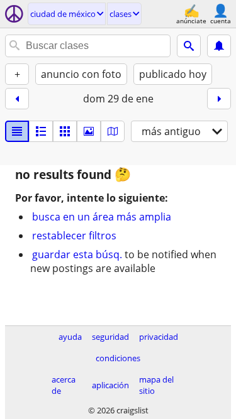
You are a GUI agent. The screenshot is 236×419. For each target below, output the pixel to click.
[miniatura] (41, 131)
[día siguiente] (219, 98)
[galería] (89, 131)
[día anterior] (17, 98)
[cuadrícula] (65, 131)
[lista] (17, 131)
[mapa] (113, 131)
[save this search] (219, 46)
